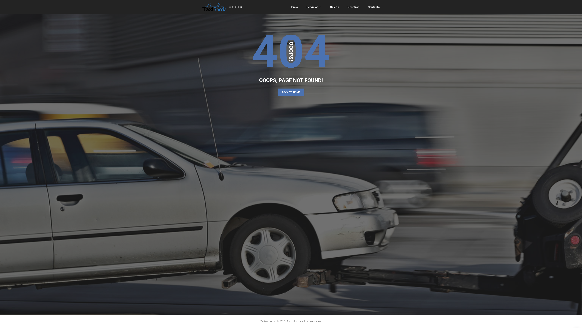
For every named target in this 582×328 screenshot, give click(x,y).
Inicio (294, 7)
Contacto (374, 7)
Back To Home (291, 92)
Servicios (312, 7)
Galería (334, 7)
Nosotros (353, 7)
